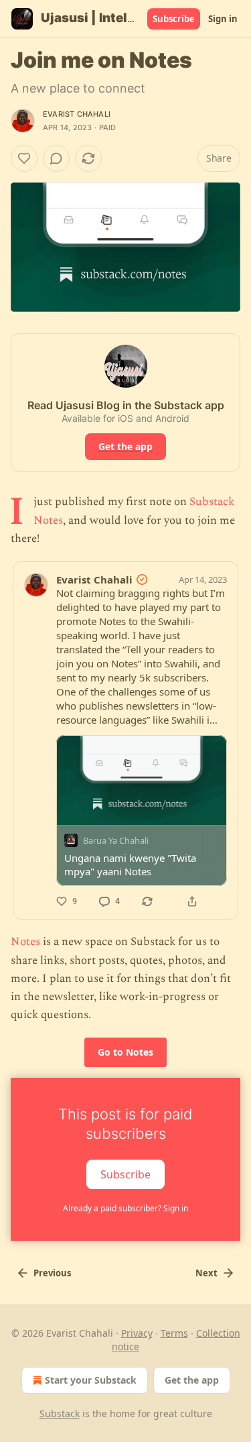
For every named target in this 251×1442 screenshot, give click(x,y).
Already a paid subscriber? (125, 1208)
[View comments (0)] (56, 158)
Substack (59, 1413)
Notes (25, 941)
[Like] (24, 158)
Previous (52, 1273)
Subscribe (174, 19)
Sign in (223, 19)
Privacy (137, 1333)
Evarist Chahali (76, 114)
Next (206, 1273)
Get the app (125, 446)
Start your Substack (91, 1380)
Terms (174, 1333)
